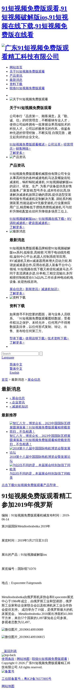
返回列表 (9, 651)
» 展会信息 (17, 398)
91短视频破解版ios (24, 218)
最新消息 (16, 80)
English (14, 372)
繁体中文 (16, 368)
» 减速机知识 (19, 406)
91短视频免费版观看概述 (28, 144)
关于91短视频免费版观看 (27, 71)
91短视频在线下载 (52, 218)
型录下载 (17, 338)
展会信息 (17, 289)
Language (8, 357)
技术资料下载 (58, 338)
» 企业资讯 (17, 402)
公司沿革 (55, 144)
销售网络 (23, 148)
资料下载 (16, 84)
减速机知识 (50, 289)
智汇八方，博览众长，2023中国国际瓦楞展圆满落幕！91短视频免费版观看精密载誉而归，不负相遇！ (40, 440)
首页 (5, 379)
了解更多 (17, 152)
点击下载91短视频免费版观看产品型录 (30, 485)
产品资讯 (16, 75)
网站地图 (23, 659)
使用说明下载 (36, 338)
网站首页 (16, 67)
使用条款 (8, 659)
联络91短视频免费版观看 (27, 88)
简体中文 (16, 364)
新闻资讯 (32, 289)
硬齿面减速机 (39, 223)
